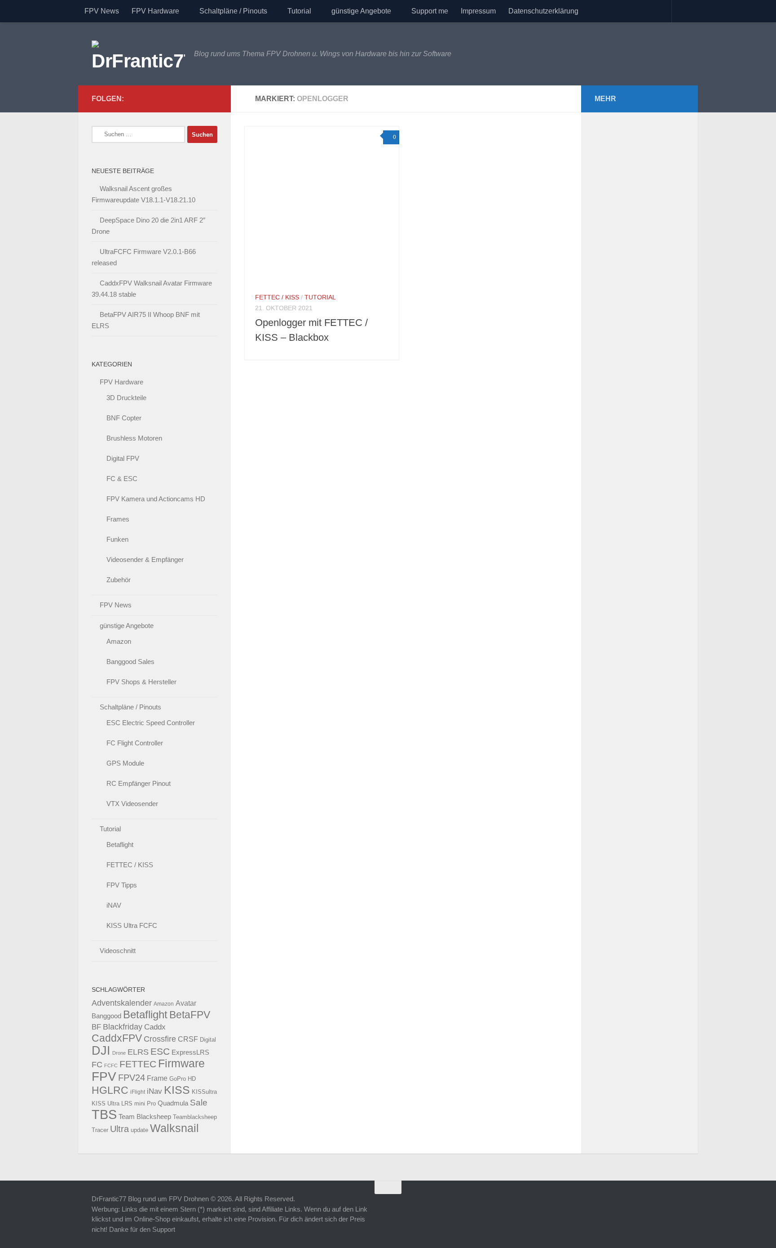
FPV (104, 1076)
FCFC (111, 1065)
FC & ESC (121, 478)
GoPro (177, 1079)
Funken (117, 539)
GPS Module (125, 763)
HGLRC (110, 1090)
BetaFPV (189, 1015)
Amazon (118, 641)
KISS (177, 1089)
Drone (119, 1053)
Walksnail (174, 1128)
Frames (117, 519)
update (139, 1130)
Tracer (100, 1130)
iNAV (113, 905)
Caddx (155, 1026)
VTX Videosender (132, 803)
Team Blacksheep (145, 1116)
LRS (126, 1104)
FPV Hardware (155, 11)
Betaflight (119, 844)
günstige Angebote (361, 11)
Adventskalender (122, 1002)
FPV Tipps (121, 885)
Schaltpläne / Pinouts (233, 11)
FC (97, 1064)
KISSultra (204, 1091)
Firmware (181, 1063)
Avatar (186, 1003)
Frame (157, 1078)
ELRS (138, 1051)
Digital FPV (122, 458)
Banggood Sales (130, 661)
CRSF (188, 1039)
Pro (151, 1103)
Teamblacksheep (195, 1117)
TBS (104, 1114)
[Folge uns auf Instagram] (212, 98)
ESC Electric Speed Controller (150, 723)
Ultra (119, 1129)
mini (139, 1104)
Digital (208, 1039)
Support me (429, 11)
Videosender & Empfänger (145, 559)
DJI (101, 1050)
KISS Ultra (105, 1104)
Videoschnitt (118, 950)
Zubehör (118, 580)
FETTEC (137, 1064)
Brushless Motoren (134, 438)
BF (96, 1027)
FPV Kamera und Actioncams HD (155, 499)
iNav (154, 1091)
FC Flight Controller (134, 743)
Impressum (478, 11)
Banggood (106, 1016)
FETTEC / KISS (277, 297)
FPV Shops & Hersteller (141, 682)
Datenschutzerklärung (543, 11)
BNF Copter (123, 418)
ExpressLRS (190, 1052)
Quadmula (173, 1103)
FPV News (101, 11)
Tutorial (299, 11)
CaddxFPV (117, 1038)
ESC (160, 1051)
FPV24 (131, 1078)
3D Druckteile (126, 397)
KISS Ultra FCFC (131, 925)
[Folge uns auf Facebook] (197, 98)
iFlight (137, 1092)
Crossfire (160, 1038)
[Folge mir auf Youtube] (183, 98)
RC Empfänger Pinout (138, 783)
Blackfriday (122, 1026)
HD (192, 1078)
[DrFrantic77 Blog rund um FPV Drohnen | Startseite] (138, 53)
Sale (198, 1102)
